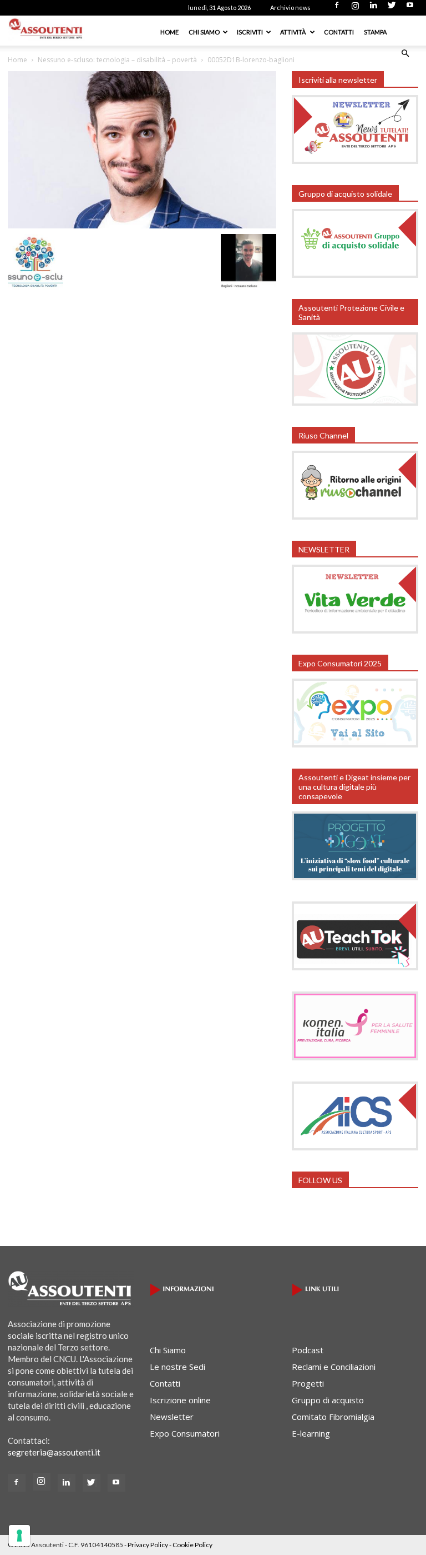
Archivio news (290, 7)
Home (169, 32)
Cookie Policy (192, 1545)
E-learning (311, 1433)
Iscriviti (250, 32)
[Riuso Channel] (355, 516)
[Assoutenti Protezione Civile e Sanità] (355, 402)
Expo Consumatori (185, 1433)
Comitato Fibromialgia (333, 1416)
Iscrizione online (180, 1400)
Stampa (375, 32)
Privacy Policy (148, 1545)
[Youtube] (410, 8)
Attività (293, 32)
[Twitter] (391, 8)
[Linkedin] (373, 8)
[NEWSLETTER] (355, 630)
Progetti (308, 1383)
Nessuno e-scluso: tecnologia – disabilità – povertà (117, 59)
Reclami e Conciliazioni (334, 1366)
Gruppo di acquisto (328, 1400)
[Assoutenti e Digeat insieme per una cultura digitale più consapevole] (355, 877)
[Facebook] (336, 8)
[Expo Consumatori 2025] (355, 744)
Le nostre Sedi (177, 1366)
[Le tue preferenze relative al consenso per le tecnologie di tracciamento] (19, 1535)
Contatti (339, 32)
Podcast (307, 1349)
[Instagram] (355, 8)
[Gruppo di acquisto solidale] (355, 274)
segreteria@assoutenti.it (54, 1452)
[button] (405, 53)
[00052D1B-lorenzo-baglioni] (142, 225)
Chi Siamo (204, 32)
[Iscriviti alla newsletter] (355, 160)
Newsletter (172, 1416)
